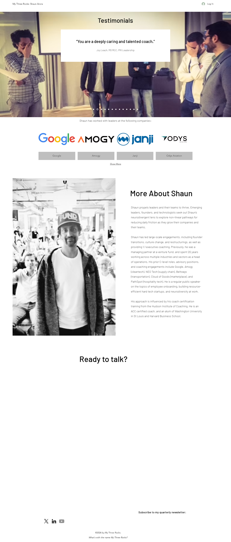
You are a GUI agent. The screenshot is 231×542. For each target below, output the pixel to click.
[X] (46, 521)
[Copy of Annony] (130, 109)
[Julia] (108, 109)
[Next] (218, 64)
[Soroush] (119, 109)
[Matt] (134, 109)
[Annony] (126, 109)
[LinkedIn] (54, 521)
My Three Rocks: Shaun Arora (28, 3)
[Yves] (137, 109)
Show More (115, 163)
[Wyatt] (115, 109)
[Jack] (112, 109)
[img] (56, 143)
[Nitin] (101, 109)
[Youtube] (62, 521)
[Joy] (97, 109)
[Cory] (123, 109)
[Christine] (93, 109)
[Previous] (12, 64)
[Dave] (105, 109)
